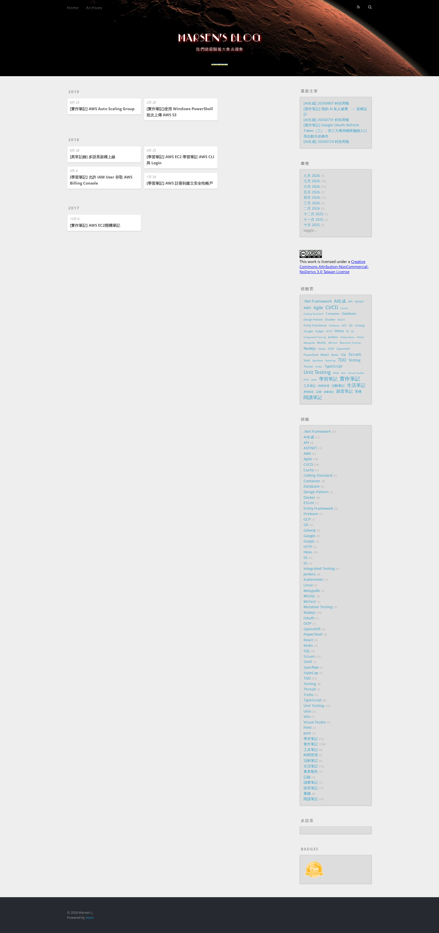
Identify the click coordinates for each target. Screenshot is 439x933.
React (325, 355)
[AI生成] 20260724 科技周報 (326, 141)
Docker (330, 319)
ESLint (341, 319)
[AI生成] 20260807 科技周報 (326, 103)
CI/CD (331, 307)
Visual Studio (356, 373)
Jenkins (333, 337)
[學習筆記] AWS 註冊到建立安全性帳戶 (180, 183)
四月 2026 (312, 197)
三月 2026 (312, 203)
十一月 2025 (313, 219)
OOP (331, 349)
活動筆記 (338, 385)
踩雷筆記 (344, 391)
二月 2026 (312, 208)
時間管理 (323, 386)
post (314, 379)
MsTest (332, 343)
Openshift (343, 349)
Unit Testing (317, 372)
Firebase (334, 325)
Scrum (355, 354)
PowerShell (311, 355)
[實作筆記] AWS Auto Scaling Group (102, 108)
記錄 (319, 392)
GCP (344, 325)
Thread (308, 366)
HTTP (329, 331)
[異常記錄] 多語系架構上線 (92, 156)
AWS (307, 307)
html (306, 379)
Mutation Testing (350, 343)
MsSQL (321, 343)
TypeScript (333, 366)
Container (333, 314)
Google (308, 331)
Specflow (317, 360)
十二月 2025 (313, 214)
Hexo (339, 330)
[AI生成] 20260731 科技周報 (326, 120)
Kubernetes (347, 337)
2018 (74, 139)
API (350, 301)
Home (73, 7)
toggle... (310, 230)
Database (349, 313)
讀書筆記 (329, 392)
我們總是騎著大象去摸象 (219, 49)
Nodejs (310, 348)
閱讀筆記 (313, 397)
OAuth (322, 349)
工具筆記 (310, 386)
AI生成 (340, 301)
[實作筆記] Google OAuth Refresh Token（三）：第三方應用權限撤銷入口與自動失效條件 (335, 130)
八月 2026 (312, 175)
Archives (94, 7)
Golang (359, 325)
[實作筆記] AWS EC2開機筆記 (95, 225)
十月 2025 (312, 225)
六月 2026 (312, 186)
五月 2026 (312, 192)
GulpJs (319, 331)
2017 (74, 207)
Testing (354, 360)
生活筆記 (356, 385)
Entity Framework (315, 325)
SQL (343, 355)
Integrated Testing (315, 337)
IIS (347, 331)
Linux (360, 337)
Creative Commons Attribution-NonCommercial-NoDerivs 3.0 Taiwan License (334, 266)
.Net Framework (318, 301)
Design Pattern (313, 319)
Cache (344, 308)
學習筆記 (328, 379)
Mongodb (309, 343)
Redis (334, 355)
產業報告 (309, 392)
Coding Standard (313, 314)
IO (352, 331)
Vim (343, 373)
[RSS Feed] (358, 7)
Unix (336, 373)
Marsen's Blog (219, 38)
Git (351, 325)
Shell (307, 360)
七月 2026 (312, 181)
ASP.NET (359, 301)
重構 (358, 391)
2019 (74, 91)
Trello (318, 366)
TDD (342, 360)
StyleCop (330, 360)
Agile (318, 307)
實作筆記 (350, 379)
